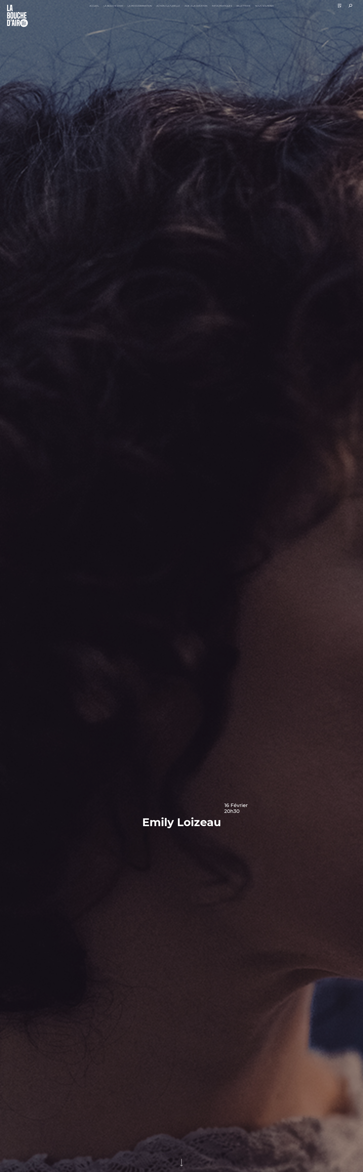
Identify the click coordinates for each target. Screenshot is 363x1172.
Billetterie (244, 6)
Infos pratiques (222, 6)
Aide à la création (196, 6)
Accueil (94, 6)
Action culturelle (168, 6)
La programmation (140, 6)
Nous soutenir (264, 6)
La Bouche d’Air (113, 6)
